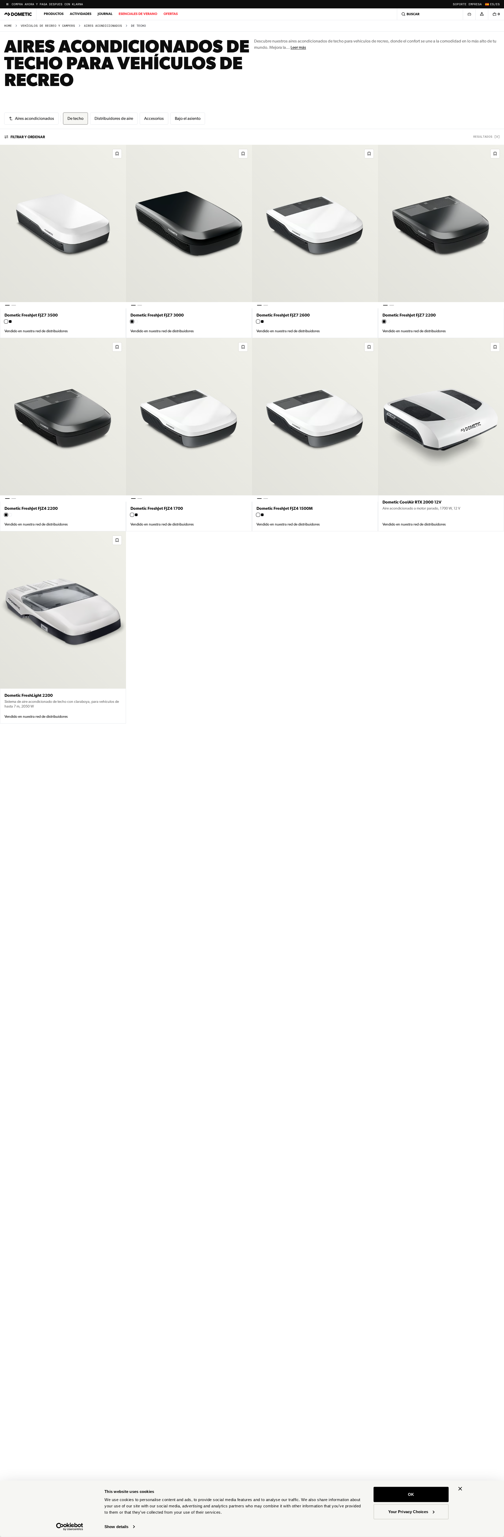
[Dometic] (18, 14)
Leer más (298, 47)
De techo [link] (138, 25)
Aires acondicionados (103, 25)
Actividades (80, 14)
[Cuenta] (481, 14)
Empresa (475, 4)
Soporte (459, 4)
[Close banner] (460, 1489)
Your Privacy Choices (408, 1511)
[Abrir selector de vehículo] (469, 14)
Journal (105, 14)
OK (411, 1494)
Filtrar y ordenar (27, 137)
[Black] (10, 321)
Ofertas (171, 14)
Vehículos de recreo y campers (48, 25)
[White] (6, 321)
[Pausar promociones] (7, 4)
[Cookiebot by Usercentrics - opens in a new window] (70, 1527)
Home (8, 25)
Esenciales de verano (138, 14)
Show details (116, 1526)
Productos (54, 14)
